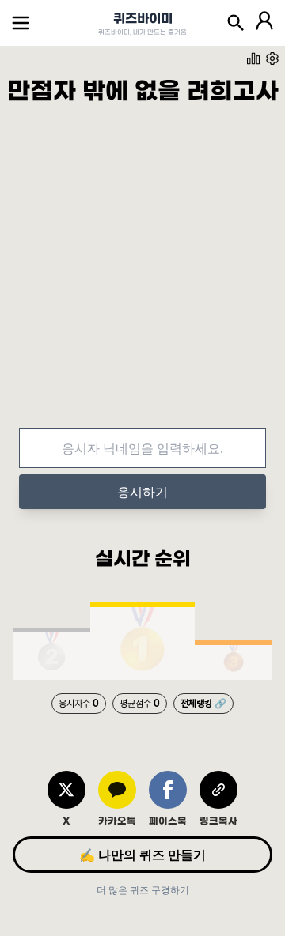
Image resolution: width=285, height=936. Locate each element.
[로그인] (264, 22)
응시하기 (142, 491)
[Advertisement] (142, 280)
